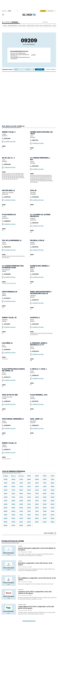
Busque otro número (48, 533)
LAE (19, 576)
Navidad (37, 25)
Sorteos (5, 25)
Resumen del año (47, 25)
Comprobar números (12, 25)
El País (19, 552)
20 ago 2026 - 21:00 (27, 610)
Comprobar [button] (39, 69)
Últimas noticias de (13, 541)
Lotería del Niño (30, 25)
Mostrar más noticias (29, 621)
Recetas (41, 25)
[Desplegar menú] (3, 14)
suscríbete (43, 10)
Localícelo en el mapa (9, 141)
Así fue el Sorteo (22, 25)
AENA (52, 22)
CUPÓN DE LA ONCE (22, 604)
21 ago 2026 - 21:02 (27, 566)
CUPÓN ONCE (20, 589)
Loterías (20, 546)
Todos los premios (50, 69)
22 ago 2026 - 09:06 (27, 552)
